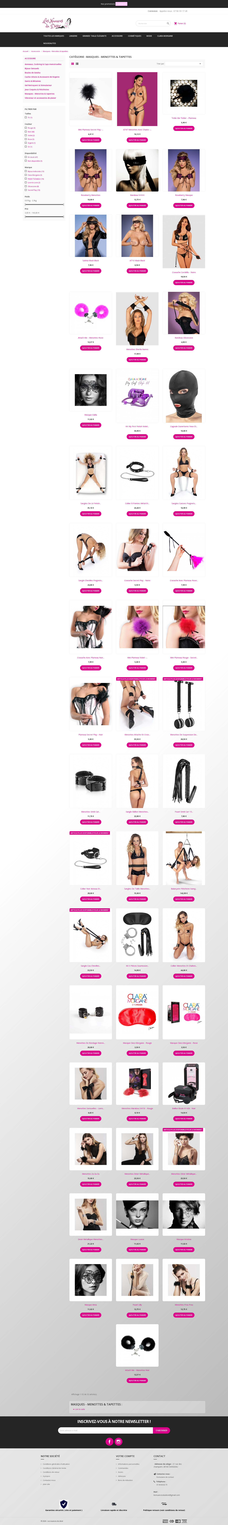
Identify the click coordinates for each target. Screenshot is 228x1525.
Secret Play (34, 190)
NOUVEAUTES (49, 43)
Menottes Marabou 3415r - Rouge (137, 1108)
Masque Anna (91, 1304)
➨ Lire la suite (79, 1409)
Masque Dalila (90, 414)
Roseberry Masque (184, 195)
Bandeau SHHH (137, 195)
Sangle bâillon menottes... (137, 811)
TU (30, 117)
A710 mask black (137, 260)
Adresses (122, 1476)
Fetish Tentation (36, 179)
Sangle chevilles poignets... (91, 580)
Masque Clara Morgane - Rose (184, 1043)
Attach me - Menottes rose (90, 337)
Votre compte (125, 1456)
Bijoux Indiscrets (36, 171)
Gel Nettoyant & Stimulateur (38, 85)
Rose (31, 139)
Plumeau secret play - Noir (91, 734)
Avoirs (120, 1472)
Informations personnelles (128, 1464)
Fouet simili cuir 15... (184, 811)
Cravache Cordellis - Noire (184, 272)
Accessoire (117, 36)
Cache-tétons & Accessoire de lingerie (42, 77)
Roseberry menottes (90, 195)
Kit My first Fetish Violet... (137, 426)
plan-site (46, 1484)
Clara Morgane (35, 175)
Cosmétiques (134, 36)
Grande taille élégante (94, 36)
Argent (31, 143)
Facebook (109, 1442)
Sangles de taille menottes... (137, 888)
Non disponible (35, 161)
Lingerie (73, 36)
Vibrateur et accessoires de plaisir (40, 98)
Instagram (118, 1442)
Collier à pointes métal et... (137, 503)
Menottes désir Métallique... (137, 1173)
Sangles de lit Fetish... (91, 503)
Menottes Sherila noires (137, 349)
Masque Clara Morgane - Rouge (137, 1043)
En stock (33, 157)
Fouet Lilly (137, 1304)
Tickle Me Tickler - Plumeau (184, 118)
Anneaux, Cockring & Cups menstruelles (43, 64)
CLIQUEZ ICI (121, 4)
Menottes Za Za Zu (90, 1173)
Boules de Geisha (32, 72)
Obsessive (33, 186)
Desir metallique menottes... (90, 1239)
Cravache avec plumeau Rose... (184, 580)
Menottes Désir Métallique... (184, 1173)
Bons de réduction (125, 1480)
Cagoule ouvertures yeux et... (183, 426)
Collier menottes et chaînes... (184, 965)
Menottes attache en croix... (137, 734)
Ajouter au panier (90, 140)
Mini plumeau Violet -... (137, 657)
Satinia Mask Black (91, 260)
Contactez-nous (49, 1480)
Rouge (31, 128)
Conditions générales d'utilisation (56, 1464)
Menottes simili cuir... (90, 811)
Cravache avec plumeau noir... (90, 657)
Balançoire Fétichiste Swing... (184, 888)
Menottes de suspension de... (184, 734)
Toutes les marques (53, 36)
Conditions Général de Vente (54, 1468)
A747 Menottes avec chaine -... (137, 129)
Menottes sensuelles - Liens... (90, 1108)
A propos (46, 1476)
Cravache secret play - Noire (137, 580)
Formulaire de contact (165, 1477)
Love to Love (34, 182)
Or (30, 147)
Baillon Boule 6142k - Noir (184, 1108)
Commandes (123, 1468)
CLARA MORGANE (165, 36)
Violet (31, 135)
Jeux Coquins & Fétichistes (37, 89)
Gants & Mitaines (33, 81)
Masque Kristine (184, 1239)
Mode (149, 36)
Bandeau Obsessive (184, 337)
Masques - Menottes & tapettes (39, 93)
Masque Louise (137, 1239)
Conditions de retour (50, 1472)
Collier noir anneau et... (90, 888)
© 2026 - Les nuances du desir (52, 1521)
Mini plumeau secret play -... (90, 129)
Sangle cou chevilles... (90, 965)
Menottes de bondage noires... (90, 1043)
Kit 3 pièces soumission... (137, 965)
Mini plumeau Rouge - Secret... (184, 657)
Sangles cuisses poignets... (184, 503)
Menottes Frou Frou (184, 1304)
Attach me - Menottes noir (137, 1370)
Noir (31, 132)
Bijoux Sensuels (32, 68)
